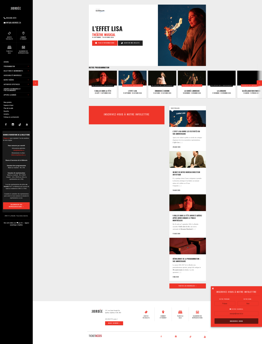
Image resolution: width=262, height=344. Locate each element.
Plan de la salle (8, 108)
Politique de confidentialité (11, 117)
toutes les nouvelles (186, 286)
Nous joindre (8, 102)
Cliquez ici (6, 138)
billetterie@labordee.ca (18, 155)
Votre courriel (237, 309)
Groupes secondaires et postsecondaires (12, 89)
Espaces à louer (9, 105)
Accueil (6, 62)
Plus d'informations (105, 43)
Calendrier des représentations (15, 205)
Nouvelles (6, 111)
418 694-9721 (11, 18)
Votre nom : (248, 299)
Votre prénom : (224, 299)
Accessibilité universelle (13, 75)
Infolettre (6, 114)
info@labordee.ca (13, 22)
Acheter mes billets (131, 43)
